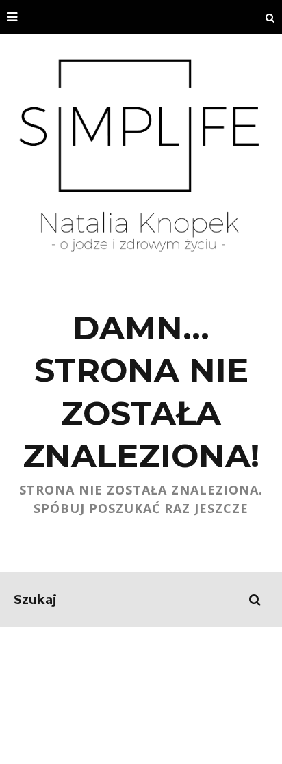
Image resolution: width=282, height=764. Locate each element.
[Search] (270, 17)
